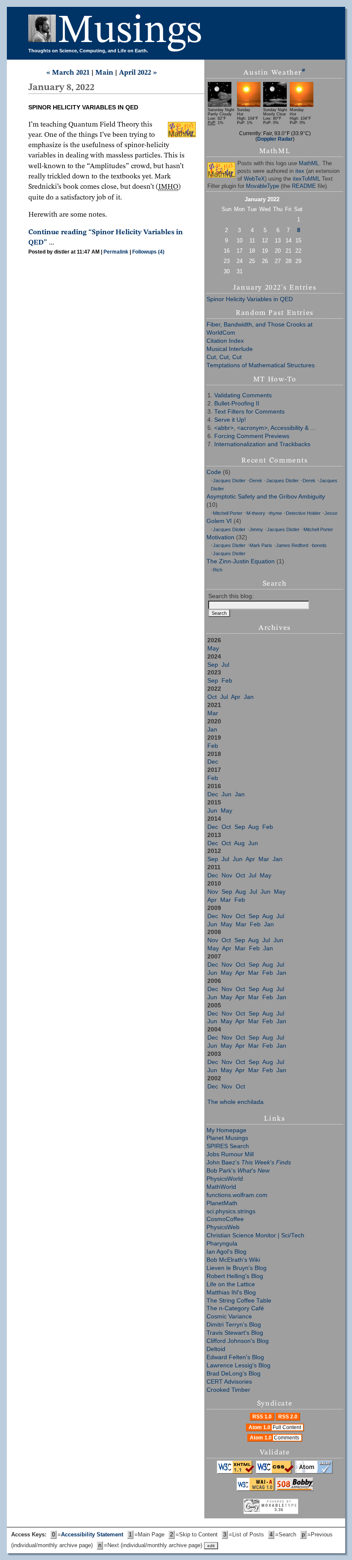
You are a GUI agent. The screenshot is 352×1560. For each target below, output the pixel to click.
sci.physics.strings (230, 1211)
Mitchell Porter (228, 513)
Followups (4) (148, 252)
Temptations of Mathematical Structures (260, 365)
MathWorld (221, 1187)
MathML (309, 163)
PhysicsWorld (224, 1179)
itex (299, 171)
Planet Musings (227, 1138)
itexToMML (306, 179)
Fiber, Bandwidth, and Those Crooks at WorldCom (259, 328)
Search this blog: (231, 596)
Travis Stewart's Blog (234, 1333)
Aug (253, 827)
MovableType (262, 186)
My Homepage (226, 1130)
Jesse (331, 513)
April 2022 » (138, 72)
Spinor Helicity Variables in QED (249, 299)
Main (104, 72)
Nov (227, 875)
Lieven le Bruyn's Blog (236, 1268)
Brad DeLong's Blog (233, 1373)
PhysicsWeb (223, 1227)
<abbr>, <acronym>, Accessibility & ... (265, 428)
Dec (212, 762)
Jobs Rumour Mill (230, 1154)
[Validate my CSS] (275, 1472)
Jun (226, 794)
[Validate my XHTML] (236, 1472)
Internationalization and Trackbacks (262, 444)
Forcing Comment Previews (251, 436)
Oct (212, 697)
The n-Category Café (235, 1308)
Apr (235, 697)
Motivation (220, 537)
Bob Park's (238, 1170)
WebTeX (254, 179)
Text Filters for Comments (249, 411)
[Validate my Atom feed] (314, 1472)
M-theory (255, 513)
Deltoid (215, 1349)
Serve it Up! (230, 420)
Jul (225, 665)
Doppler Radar (275, 139)
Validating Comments (243, 395)
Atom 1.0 (275, 1427)
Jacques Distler (229, 480)
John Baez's (248, 1162)
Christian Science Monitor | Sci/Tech (255, 1235)
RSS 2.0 (287, 1417)
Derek (255, 480)
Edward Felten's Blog (235, 1357)
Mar (212, 713)
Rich (217, 569)
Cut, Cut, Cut (224, 357)
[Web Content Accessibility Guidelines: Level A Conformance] (255, 1489)
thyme (275, 513)
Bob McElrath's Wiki (233, 1260)
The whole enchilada (235, 1102)
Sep (212, 665)
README (304, 186)
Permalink (115, 252)
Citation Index (225, 341)
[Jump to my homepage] (43, 31)
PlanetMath (221, 1203)
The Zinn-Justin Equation (240, 561)
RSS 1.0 (262, 1417)
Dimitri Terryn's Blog (233, 1324)
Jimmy (256, 529)
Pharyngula (221, 1243)
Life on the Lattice (230, 1284)
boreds (319, 545)
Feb (227, 680)
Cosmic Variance (229, 1316)
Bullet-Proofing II (236, 403)
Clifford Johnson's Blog (237, 1341)
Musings (130, 31)
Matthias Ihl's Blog (231, 1292)
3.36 (278, 1509)
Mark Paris (260, 545)
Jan (249, 697)
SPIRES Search (227, 1146)
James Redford (292, 545)
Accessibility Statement (92, 1535)
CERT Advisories (229, 1382)
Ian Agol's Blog (226, 1252)
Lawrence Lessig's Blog (238, 1365)
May (213, 648)
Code (213, 472)
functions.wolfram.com (236, 1195)
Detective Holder (303, 513)
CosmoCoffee (225, 1219)
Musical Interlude (229, 349)
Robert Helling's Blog (234, 1276)
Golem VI (219, 521)
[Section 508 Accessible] (294, 1489)
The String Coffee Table (238, 1300)
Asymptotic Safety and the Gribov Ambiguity (265, 496)
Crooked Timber (228, 1390)
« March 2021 (68, 72)
